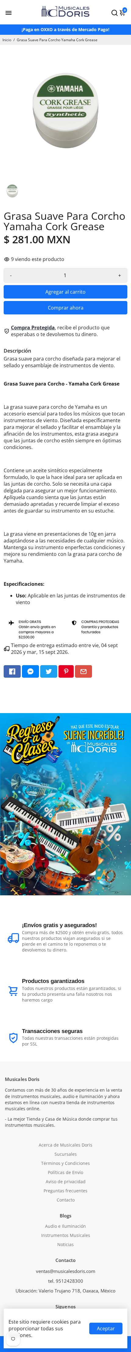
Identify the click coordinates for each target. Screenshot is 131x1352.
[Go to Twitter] (48, 671)
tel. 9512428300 (65, 1281)
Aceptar (106, 1328)
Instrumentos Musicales (65, 1235)
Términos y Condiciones (65, 1163)
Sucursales (66, 1154)
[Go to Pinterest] (66, 671)
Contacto (66, 1200)
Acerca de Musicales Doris (65, 1145)
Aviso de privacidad (66, 1181)
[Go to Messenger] (30, 671)
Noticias (65, 1244)
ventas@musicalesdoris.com (65, 1271)
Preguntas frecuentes (65, 1191)
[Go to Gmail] (83, 671)
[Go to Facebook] (12, 671)
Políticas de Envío (65, 1172)
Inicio (6, 39)
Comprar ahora (65, 307)
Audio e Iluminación (65, 1226)
